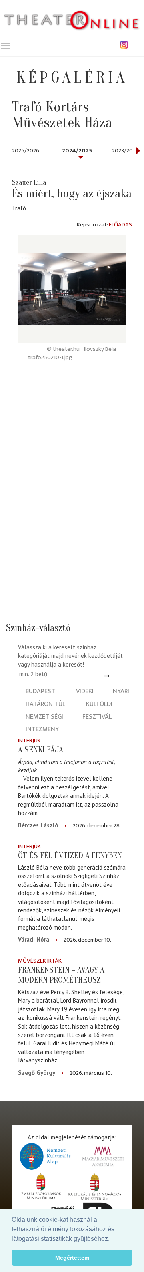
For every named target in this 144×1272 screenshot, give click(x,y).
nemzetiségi (44, 717)
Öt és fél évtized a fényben (70, 855)
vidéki (85, 691)
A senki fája (40, 749)
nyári (121, 691)
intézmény (42, 729)
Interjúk (29, 741)
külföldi (99, 704)
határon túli (46, 704)
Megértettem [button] (72, 1257)
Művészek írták (40, 961)
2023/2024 (125, 151)
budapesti (41, 691)
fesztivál (97, 717)
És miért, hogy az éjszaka (72, 193)
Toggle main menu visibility (5, 45)
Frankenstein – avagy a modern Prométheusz (61, 975)
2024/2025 (77, 151)
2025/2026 (25, 151)
